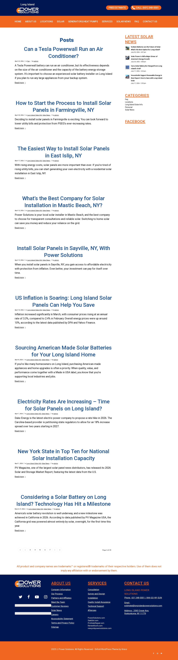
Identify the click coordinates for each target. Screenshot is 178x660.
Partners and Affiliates (61, 598)
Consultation (93, 589)
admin (36, 61)
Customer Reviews (60, 606)
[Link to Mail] (161, 653)
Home (18, 21)
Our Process (57, 594)
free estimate (117, 7)
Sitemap (55, 627)
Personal (128, 107)
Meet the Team (58, 602)
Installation (93, 598)
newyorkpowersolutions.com (100, 628)
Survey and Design (96, 594)
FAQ (137, 21)
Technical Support (96, 606)
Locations (46, 21)
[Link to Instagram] (157, 653)
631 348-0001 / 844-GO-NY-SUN (147, 597)
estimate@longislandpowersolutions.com (143, 605)
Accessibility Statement (62, 618)
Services (107, 21)
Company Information (61, 589)
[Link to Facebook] (153, 653)
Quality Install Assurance (99, 602)
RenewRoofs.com (95, 626)
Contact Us (150, 21)
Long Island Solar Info (34, 115)
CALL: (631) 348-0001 (147, 7)
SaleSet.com (93, 620)
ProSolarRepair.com (96, 623)
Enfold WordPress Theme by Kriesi (111, 649)
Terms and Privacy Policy (62, 623)
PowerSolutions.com (96, 618)
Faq (28, 61)
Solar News (123, 21)
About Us (30, 21)
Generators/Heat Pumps (83, 21)
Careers (54, 614)
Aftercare (92, 610)
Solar (60, 21)
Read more (19, 83)
